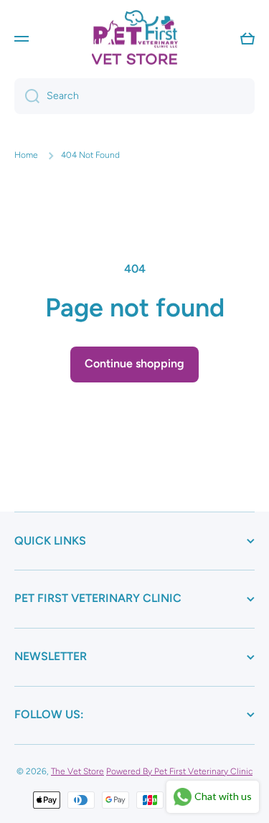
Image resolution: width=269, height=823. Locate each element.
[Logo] (135, 38)
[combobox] (134, 96)
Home (26, 155)
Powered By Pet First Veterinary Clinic (179, 771)
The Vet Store (77, 771)
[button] (247, 39)
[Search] (26, 96)
